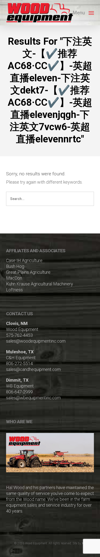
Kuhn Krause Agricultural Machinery (39, 283)
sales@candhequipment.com (33, 369)
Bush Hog (15, 266)
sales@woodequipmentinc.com (36, 341)
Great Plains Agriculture (28, 272)
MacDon (14, 278)
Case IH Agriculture (24, 260)
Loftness (14, 289)
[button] (83, 12)
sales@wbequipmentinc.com (33, 397)
